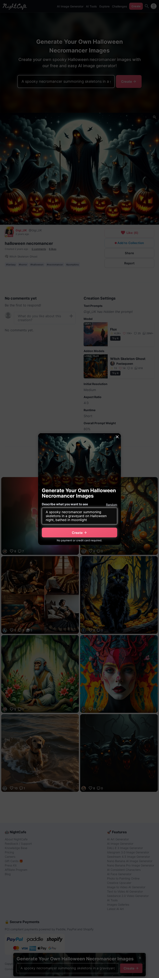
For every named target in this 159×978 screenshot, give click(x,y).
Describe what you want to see (65, 504)
